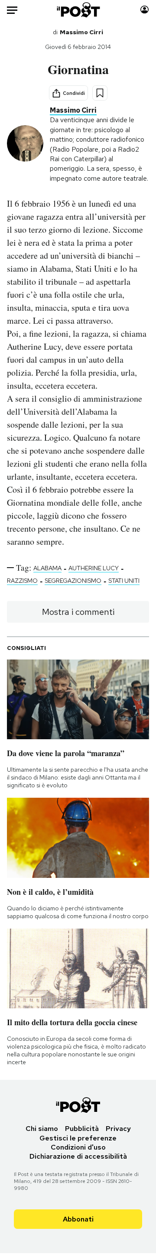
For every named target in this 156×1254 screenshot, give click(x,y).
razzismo (22, 581)
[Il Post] (78, 9)
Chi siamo (42, 1128)
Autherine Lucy (93, 568)
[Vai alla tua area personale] (144, 9)
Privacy (118, 1128)
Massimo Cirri (81, 32)
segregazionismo (73, 581)
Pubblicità (82, 1128)
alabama (47, 568)
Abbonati (78, 1219)
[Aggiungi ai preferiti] (100, 93)
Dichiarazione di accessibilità (78, 1156)
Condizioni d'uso (78, 1147)
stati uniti (124, 581)
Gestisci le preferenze (78, 1138)
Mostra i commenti (78, 611)
